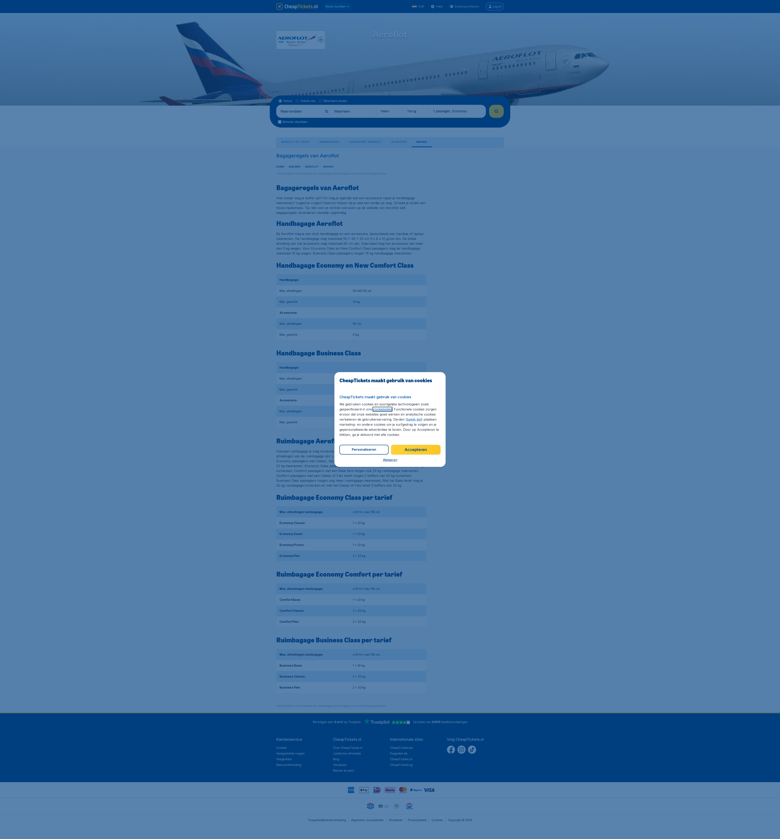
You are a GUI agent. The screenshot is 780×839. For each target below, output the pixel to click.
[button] (390, 460)
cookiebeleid (382, 409)
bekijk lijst (414, 419)
